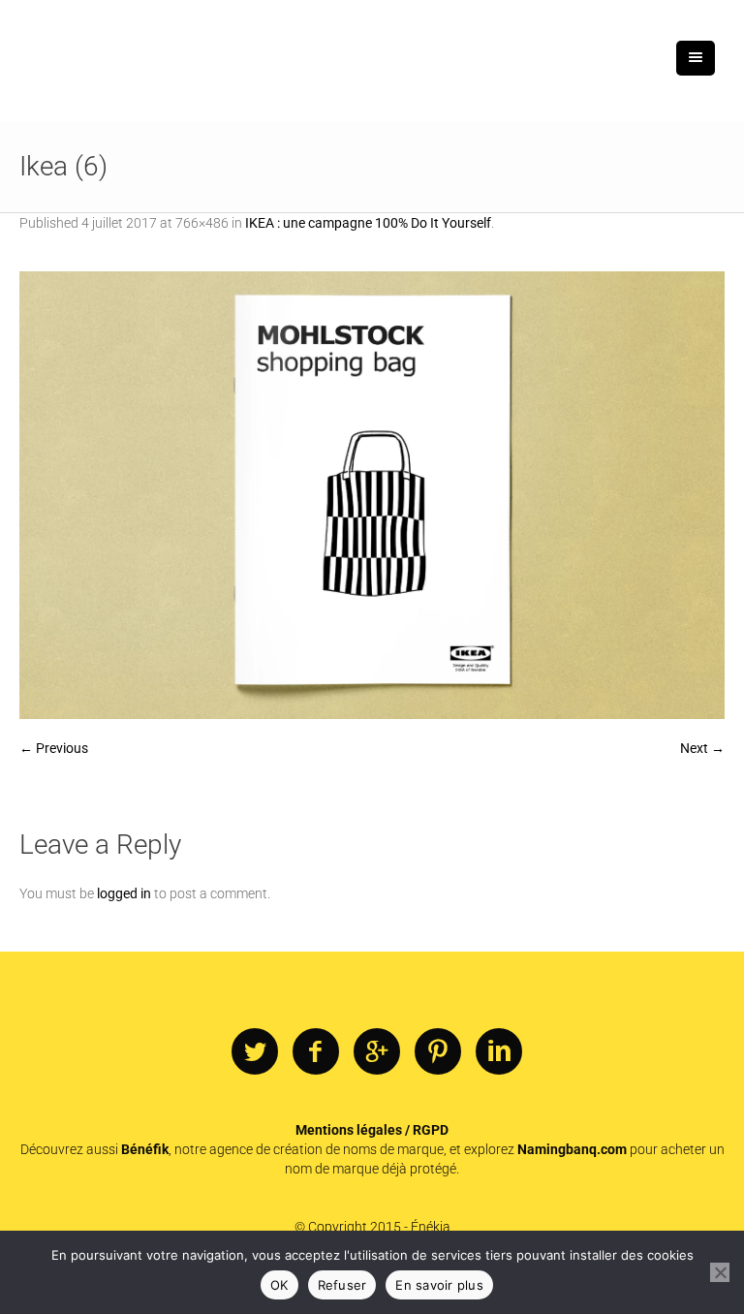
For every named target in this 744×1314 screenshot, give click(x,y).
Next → (702, 748)
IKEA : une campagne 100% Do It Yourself (368, 223)
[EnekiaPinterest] (438, 1052)
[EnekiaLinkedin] (499, 1052)
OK (279, 1285)
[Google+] (377, 1052)
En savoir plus (439, 1285)
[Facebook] (316, 1052)
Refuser (342, 1285)
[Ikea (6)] (372, 495)
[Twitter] (255, 1052)
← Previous (53, 748)
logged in (124, 893)
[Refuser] (719, 1272)
